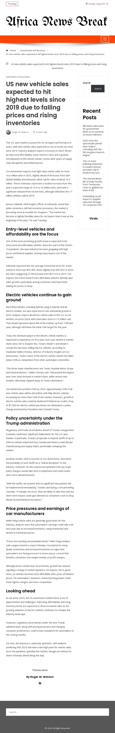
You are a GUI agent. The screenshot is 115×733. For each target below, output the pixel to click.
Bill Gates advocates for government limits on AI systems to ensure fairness (93, 130)
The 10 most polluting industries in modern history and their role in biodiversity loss (92, 166)
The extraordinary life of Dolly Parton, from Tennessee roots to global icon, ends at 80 (93, 184)
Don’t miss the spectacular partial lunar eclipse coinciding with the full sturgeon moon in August (93, 148)
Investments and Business (18, 77)
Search (86, 82)
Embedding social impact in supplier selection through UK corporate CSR (92, 200)
